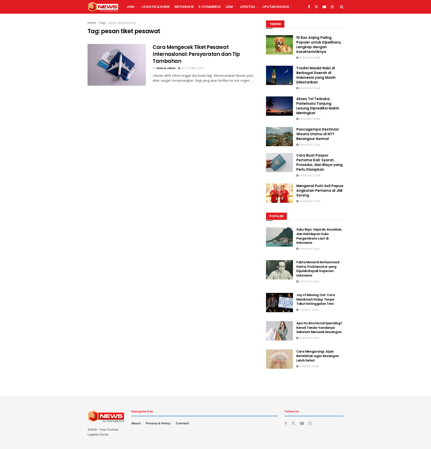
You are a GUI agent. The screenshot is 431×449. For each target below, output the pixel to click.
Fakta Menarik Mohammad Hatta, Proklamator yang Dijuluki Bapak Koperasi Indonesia (317, 269)
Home (92, 23)
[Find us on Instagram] (332, 7)
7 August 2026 (308, 310)
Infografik (184, 6)
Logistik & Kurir (155, 6)
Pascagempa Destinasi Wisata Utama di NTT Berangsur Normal (317, 134)
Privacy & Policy (158, 423)
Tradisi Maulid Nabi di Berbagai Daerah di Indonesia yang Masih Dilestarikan (316, 75)
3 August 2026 (308, 366)
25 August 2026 (309, 57)
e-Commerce (210, 6)
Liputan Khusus (275, 6)
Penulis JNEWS (166, 68)
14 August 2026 (309, 249)
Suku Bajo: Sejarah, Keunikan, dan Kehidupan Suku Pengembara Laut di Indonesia (319, 236)
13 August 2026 (309, 338)
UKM (229, 6)
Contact (182, 423)
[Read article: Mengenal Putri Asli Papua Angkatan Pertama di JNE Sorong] (279, 193)
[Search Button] (341, 7)
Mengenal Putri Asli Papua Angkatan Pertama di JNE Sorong (319, 190)
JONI (130, 6)
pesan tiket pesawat (122, 23)
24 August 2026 (309, 119)
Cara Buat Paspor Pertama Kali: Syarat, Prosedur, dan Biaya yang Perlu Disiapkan (319, 162)
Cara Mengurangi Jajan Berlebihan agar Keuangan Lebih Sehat (317, 355)
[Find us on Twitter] (316, 7)
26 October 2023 (192, 68)
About (136, 423)
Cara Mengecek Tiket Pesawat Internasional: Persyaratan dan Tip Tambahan (196, 54)
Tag (102, 23)
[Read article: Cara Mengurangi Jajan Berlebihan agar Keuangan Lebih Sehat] (279, 359)
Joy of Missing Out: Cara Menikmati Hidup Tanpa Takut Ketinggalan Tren (315, 299)
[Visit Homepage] (103, 7)
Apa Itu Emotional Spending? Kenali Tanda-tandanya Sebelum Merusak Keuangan (319, 327)
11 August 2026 (308, 281)
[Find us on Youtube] (324, 7)
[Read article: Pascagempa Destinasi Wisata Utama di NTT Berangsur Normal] (279, 136)
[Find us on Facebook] (309, 7)
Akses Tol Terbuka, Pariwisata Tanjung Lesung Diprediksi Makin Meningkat (317, 105)
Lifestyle (247, 6)
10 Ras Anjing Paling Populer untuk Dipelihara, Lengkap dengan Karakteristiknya (318, 44)
